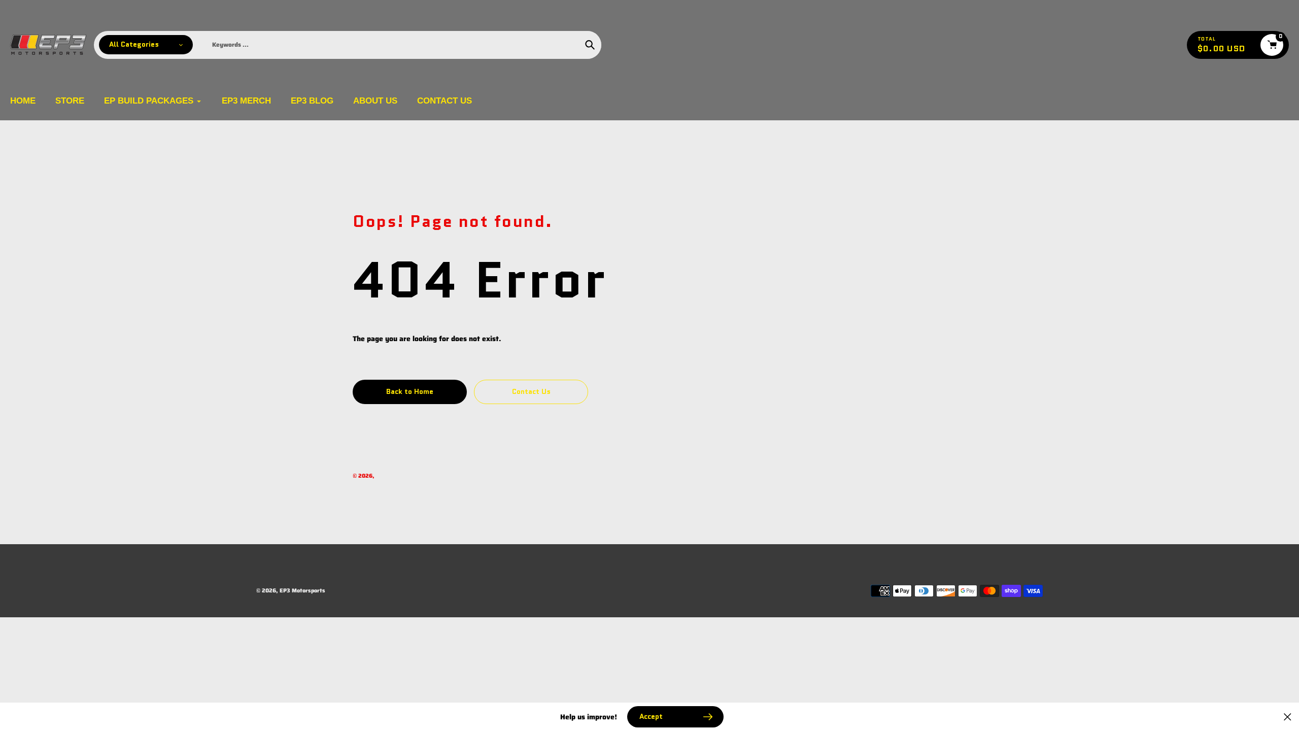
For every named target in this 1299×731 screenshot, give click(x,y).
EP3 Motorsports (399, 476)
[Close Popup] (1287, 717)
